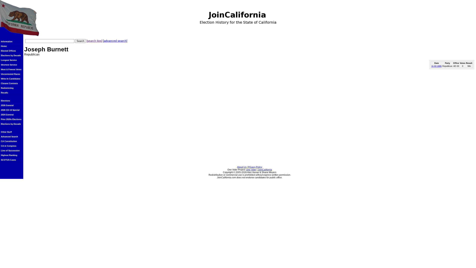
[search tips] (94, 40)
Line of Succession (10, 150)
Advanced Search (9, 136)
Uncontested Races (10, 74)
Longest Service (9, 60)
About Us (241, 167)
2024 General (7, 115)
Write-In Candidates (10, 79)
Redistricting (7, 88)
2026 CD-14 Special (10, 110)
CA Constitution (9, 141)
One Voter (251, 169)
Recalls (4, 93)
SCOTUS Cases (8, 160)
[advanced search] (115, 40)
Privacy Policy (255, 167)
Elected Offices (8, 51)
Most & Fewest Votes (11, 69)
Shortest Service (9, 65)
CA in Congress (8, 146)
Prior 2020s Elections (11, 119)
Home (4, 46)
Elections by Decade (11, 55)
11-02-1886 (436, 66)
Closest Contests (9, 83)
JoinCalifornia (265, 169)
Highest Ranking (9, 155)
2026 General (7, 105)
